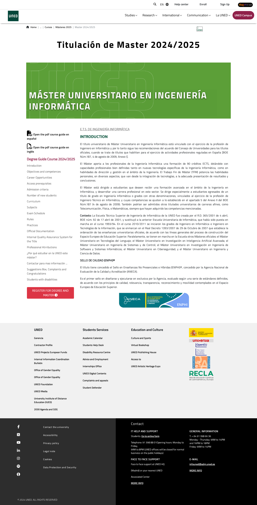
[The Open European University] (201, 349)
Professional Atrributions (42, 247)
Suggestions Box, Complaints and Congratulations (46, 271)
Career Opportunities (39, 177)
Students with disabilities (42, 279)
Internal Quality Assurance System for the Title (50, 239)
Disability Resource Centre (96, 352)
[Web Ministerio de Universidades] (201, 332)
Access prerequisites (39, 183)
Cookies (47, 459)
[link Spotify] (18, 466)
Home (33, 27)
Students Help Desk (93, 345)
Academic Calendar (93, 338)
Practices (32, 225)
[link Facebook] (17, 427)
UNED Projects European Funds (50, 352)
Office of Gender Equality (47, 370)
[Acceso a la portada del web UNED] (13, 16)
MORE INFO (137, 483)
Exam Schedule (36, 213)
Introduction (34, 165)
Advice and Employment (95, 359)
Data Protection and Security (59, 467)
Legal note (49, 451)
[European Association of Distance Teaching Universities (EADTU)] (201, 362)
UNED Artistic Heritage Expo (145, 366)
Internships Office (92, 366)
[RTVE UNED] (245, 4)
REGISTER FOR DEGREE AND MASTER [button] (50, 293)
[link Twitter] (18, 435)
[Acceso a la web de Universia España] (201, 340)
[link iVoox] (18, 475)
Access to (136, 359)
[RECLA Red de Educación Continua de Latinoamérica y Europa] (201, 375)
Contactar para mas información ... (47, 263)
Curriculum (33, 201)
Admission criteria (37, 189)
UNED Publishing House (143, 352)
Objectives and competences (44, 171)
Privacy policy (51, 443)
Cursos (48, 27)
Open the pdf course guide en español (48, 136)
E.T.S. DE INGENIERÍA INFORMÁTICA (105, 129)
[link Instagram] (18, 459)
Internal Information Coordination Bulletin (51, 361)
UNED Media (40, 391)
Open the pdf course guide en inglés (48, 149)
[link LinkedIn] (18, 451)
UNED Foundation (43, 384)
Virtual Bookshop (140, 345)
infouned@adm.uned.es (202, 464)
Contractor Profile (43, 345)
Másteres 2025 (63, 27)
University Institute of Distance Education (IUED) (50, 400)
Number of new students (41, 195)
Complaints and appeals (95, 380)
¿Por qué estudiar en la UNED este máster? (47, 255)
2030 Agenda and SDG (46, 409)
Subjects (32, 207)
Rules (30, 219)
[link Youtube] (18, 443)
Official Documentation (40, 231)
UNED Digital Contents (94, 373)
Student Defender (92, 388)
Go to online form (150, 436)
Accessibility (50, 435)
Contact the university (56, 427)
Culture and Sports (141, 338)
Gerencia (38, 338)
